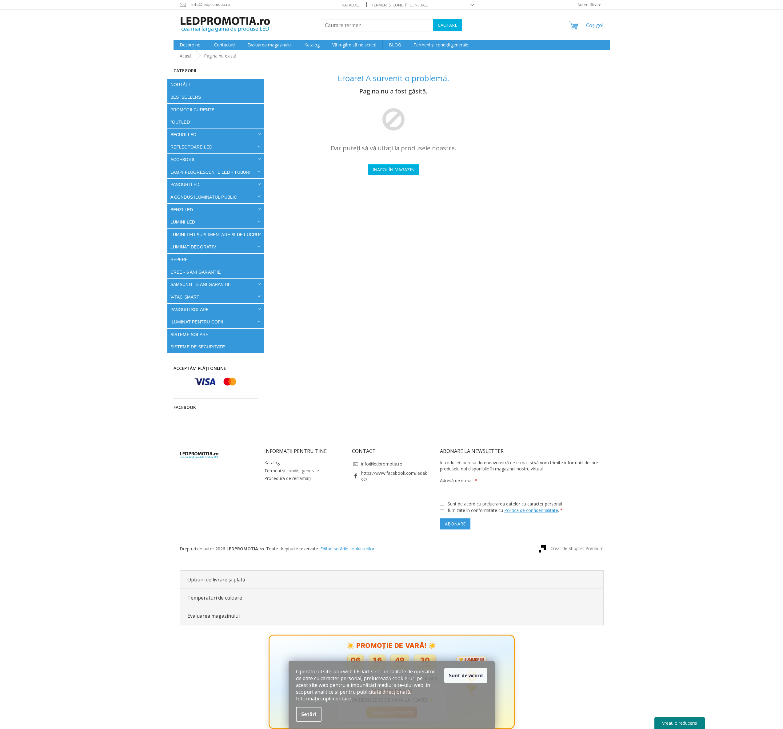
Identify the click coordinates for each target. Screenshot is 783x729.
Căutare (447, 25)
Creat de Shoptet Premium (577, 548)
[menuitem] (191, 45)
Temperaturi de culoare (214, 597)
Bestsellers (185, 97)
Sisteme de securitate (197, 346)
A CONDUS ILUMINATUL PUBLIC (203, 197)
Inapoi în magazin (393, 169)
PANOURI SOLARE (189, 309)
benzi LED (181, 209)
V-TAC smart (185, 297)
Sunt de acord (466, 675)
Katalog (350, 5)
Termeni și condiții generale (400, 5)
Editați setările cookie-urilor (347, 549)
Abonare (455, 524)
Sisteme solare (189, 334)
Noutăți (180, 84)
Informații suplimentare (323, 698)
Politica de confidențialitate (531, 510)
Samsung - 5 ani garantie (200, 284)
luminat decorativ (193, 246)
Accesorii (182, 159)
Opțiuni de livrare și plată (216, 579)
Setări (308, 714)
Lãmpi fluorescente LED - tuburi (210, 172)
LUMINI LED (182, 222)
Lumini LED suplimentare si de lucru (214, 234)
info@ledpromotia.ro (381, 464)
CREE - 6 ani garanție (195, 272)
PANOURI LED (185, 184)
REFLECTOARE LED (191, 147)
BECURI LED (183, 134)
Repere (179, 259)
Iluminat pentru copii (196, 321)
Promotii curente (192, 109)
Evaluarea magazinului (213, 615)
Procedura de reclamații (288, 478)
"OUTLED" (181, 122)
